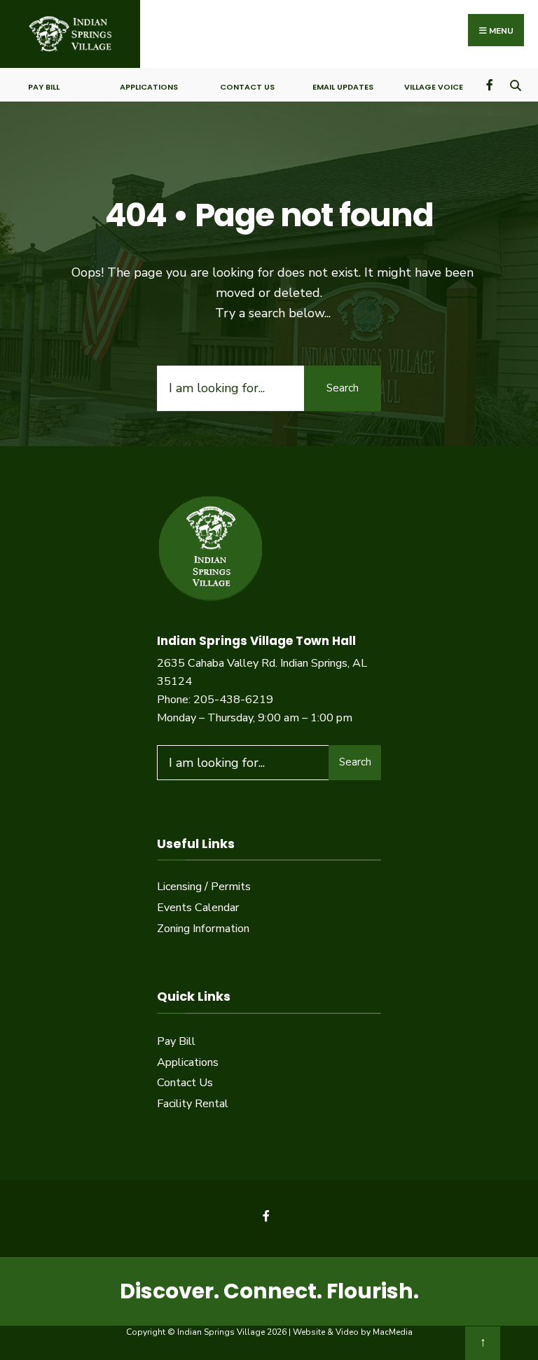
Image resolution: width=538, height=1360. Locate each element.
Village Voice (433, 86)
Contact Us (247, 86)
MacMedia (393, 1332)
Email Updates (342, 86)
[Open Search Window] (515, 84)
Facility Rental (192, 1103)
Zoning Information (203, 928)
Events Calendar (198, 907)
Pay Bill (44, 86)
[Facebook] (490, 84)
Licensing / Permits (204, 886)
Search (342, 388)
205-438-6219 (233, 699)
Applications (149, 86)
